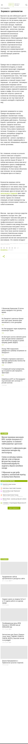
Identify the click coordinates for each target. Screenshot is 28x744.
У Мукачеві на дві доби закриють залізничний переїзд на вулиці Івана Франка (14, 474)
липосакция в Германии (9, 193)
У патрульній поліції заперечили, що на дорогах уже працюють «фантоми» (13, 371)
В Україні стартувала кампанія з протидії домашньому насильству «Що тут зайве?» (13, 361)
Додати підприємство (14, 508)
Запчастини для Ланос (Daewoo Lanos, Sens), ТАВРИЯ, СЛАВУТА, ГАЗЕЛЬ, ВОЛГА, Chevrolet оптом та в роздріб (13, 637)
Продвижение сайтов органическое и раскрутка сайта (13, 578)
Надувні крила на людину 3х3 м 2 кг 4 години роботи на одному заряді (14, 601)
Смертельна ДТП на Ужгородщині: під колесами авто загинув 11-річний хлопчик (13, 381)
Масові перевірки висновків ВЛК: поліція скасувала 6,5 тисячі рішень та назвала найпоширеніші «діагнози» (13, 440)
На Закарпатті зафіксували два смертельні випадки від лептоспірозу (14, 450)
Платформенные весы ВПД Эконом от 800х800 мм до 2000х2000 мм (11, 625)
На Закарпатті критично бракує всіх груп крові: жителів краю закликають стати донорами (13, 320)
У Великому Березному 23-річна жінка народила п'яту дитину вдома (13, 310)
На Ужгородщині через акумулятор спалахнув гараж (14, 330)
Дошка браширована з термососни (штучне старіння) (12, 662)
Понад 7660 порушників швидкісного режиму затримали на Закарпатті (14, 351)
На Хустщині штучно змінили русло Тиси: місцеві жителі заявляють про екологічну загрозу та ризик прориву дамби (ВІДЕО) (14, 339)
